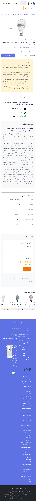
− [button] (9, 349)
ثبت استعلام (28, 8)
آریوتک (17, 306)
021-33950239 (14, 109)
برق (29, 14)
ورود (4, 3)
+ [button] (9, 347)
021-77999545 (14, 112)
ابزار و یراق (28, 340)
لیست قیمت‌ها (9, 55)
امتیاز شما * (27, 258)
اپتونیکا (3, 306)
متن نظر (29, 246)
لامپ (19, 14)
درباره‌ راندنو (28, 347)
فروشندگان (20, 340)
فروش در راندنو (24, 342)
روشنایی (24, 14)
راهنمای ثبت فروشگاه (24, 355)
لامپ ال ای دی (12, 14)
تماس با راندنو (28, 357)
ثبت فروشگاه (11, 3)
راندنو (33, 14)
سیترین (31, 306)
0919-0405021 (14, 116)
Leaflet (9, 357)
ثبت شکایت (20, 345)
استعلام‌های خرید (24, 335)
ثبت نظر (27, 269)
